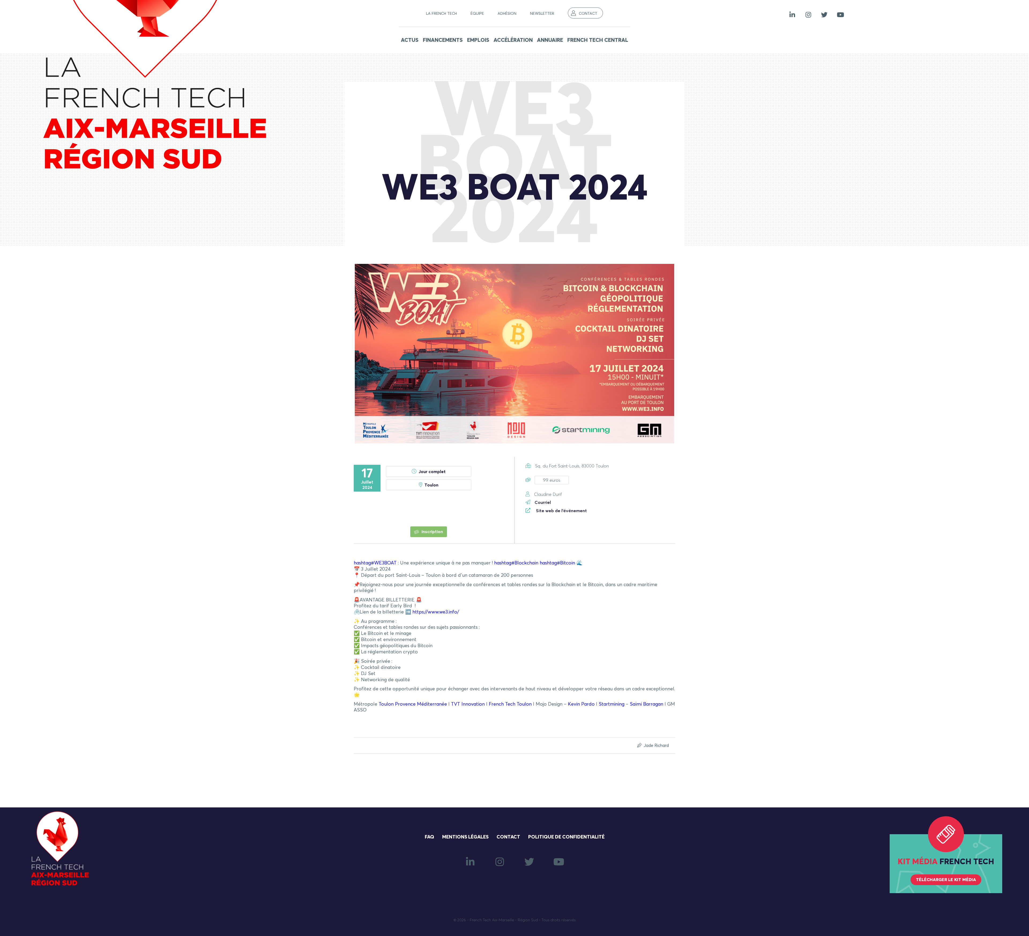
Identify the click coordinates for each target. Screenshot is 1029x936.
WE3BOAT (375, 563)
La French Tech (441, 14)
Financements (443, 40)
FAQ (429, 837)
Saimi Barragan (646, 704)
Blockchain (516, 563)
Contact (588, 14)
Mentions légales (465, 837)
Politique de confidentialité (566, 837)
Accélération (513, 40)
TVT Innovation (468, 704)
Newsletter (542, 14)
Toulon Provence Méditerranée (413, 704)
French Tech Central (597, 40)
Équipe (477, 14)
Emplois (478, 40)
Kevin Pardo (581, 704)
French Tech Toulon (510, 704)
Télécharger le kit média (946, 880)
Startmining (611, 704)
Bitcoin (557, 563)
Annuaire (550, 40)
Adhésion (507, 14)
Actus (410, 40)
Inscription (431, 532)
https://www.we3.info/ (435, 612)
